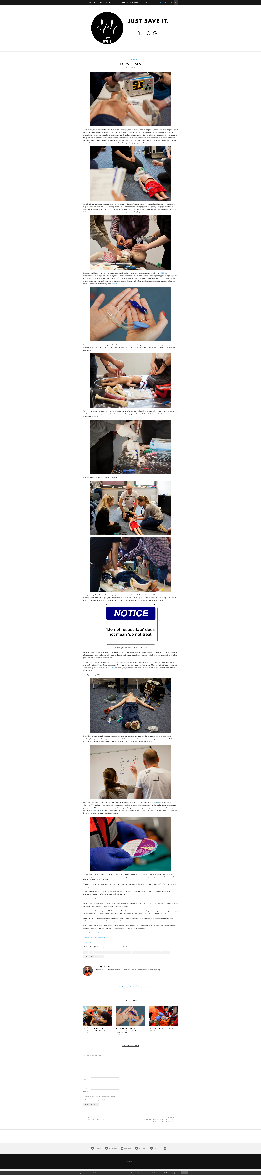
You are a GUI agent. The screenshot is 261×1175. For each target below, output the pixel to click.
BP (101, 810)
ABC (166, 739)
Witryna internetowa (86, 1090)
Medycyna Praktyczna (150, 953)
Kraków (136, 953)
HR (98, 665)
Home (85, 2)
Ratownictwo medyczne (131, 60)
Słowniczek (123, 2)
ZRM (159, 802)
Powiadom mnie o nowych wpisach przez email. (98, 1100)
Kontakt (145, 2)
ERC (139, 132)
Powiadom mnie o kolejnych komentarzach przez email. (101, 1097)
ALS (115, 284)
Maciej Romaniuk (104, 967)
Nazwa (85, 1079)
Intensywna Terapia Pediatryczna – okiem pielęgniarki (126, 1030)
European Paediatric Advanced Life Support (112, 953)
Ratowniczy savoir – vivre (161, 1028)
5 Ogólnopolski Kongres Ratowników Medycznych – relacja (96, 1030)
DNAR (112, 668)
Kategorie (93, 2)
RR (95, 810)
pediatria (165, 953)
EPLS (85, 953)
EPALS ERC (87, 942)
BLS (90, 278)
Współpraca (135, 2)
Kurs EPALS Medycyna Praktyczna (94, 938)
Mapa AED (113, 2)
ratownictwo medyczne (93, 956)
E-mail (85, 1084)
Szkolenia (103, 2)
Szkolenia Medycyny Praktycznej (93, 933)
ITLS (162, 273)
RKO (163, 278)
